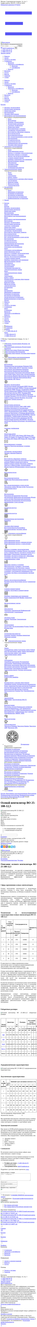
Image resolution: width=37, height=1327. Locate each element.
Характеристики (12, 860)
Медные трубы (21, 487)
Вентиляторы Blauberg (11, 376)
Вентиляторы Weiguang (11, 377)
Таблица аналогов (16, 399)
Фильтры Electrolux (10, 394)
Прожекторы (8, 668)
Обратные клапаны (10, 637)
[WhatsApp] (9, 847)
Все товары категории (11, 1205)
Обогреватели (8, 609)
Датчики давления (10, 453)
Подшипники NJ (13, 781)
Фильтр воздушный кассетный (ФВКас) (18, 387)
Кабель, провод (9, 675)
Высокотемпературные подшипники (15, 752)
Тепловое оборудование (11, 526)
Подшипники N (9, 780)
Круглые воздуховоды (22, 460)
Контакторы (13, 687)
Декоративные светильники (21, 663)
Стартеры (30, 711)
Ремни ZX (7, 437)
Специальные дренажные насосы (21, 554)
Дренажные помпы (10, 487)
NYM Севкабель (13, 677)
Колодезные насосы (21, 581)
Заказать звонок (5, 53)
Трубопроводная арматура (12, 633)
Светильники (8, 660)
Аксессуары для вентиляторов (25, 374)
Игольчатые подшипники (12, 772)
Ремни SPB (17, 439)
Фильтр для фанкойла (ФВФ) (25, 389)
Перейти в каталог (6, 1314)
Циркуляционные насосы (12, 540)
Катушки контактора (22, 686)
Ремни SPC (24, 439)
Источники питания (10, 707)
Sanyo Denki (8, 374)
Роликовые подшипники (11, 764)
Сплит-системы (18, 502)
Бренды (6, 74)
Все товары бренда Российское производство (18, 1206)
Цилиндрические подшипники (13, 778)
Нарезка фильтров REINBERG (20, 414)
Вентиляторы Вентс (25, 377)
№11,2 (3, 1049)
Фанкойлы (7, 520)
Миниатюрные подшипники (26, 755)
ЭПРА (22, 713)
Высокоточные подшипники (13, 754)
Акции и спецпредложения (12, 1261)
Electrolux (25, 368)
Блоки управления (10, 686)
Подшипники (8, 290)
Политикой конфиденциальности (23, 1198)
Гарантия (7, 75)
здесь (27, 1169)
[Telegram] (14, 847)
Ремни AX (14, 437)
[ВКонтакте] (2, 847)
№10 (3, 1044)
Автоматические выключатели (26, 684)
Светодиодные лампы (11, 653)
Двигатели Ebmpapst (10, 726)
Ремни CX (28, 437)
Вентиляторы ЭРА (10, 379)
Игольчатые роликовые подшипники (15, 773)
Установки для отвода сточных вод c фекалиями (19, 556)
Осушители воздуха (10, 508)
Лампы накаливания (28, 651)
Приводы (19, 453)
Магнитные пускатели (21, 689)
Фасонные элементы (26, 463)
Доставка (20, 860)
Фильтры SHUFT (21, 394)
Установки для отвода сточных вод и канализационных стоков (15, 558)
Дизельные (13, 619)
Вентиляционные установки (13, 444)
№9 (3, 1039)
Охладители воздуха (10, 513)
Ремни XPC (30, 435)
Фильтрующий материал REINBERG (15, 419)
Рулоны (26, 626)
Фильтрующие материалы (12, 405)
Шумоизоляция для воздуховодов (25, 467)
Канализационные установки (13, 551)
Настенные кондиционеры (12, 500)
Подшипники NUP (10, 783)
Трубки (31, 626)
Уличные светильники (25, 670)
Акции (6, 58)
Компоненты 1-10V (16, 708)
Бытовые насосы (9, 581)
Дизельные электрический (12, 610)
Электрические (21, 619)
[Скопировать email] (15, 48)
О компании (8, 61)
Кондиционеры (9, 494)
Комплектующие (9, 705)
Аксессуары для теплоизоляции (14, 626)
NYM (6, 677)
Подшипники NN (19, 780)
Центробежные (17, 369)
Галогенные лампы (24, 649)
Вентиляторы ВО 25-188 (16, 796)
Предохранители (9, 691)
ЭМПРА (17, 713)
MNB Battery (8, 699)
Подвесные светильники (28, 666)
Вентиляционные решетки (20, 479)
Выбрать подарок (6, 843)
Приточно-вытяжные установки (20, 446)
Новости (7, 56)
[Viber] (7, 847)
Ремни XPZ (7, 435)
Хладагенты (29, 487)
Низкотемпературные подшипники (15, 757)
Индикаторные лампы (14, 651)
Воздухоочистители (10, 472)
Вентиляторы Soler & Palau (26, 376)
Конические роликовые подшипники (15, 765)
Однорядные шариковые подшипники (16, 751)
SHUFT (19, 368)
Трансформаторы (9, 713)
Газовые (6, 619)
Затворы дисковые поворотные (20, 635)
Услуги (6, 72)
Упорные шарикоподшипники (22, 760)
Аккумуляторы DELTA (19, 699)
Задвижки (7, 635)
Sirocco (18, 379)
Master (32, 372)
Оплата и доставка (10, 59)
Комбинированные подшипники (14, 786)
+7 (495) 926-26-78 (6, 50)
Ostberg (11, 368)
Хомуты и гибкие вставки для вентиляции (17, 465)
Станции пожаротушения (12, 589)
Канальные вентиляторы (22, 372)
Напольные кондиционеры (22, 499)
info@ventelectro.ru (23, 1166)
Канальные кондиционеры (12, 495)
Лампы (6, 648)
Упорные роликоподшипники (22, 767)
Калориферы (21, 528)
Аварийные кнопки (10, 684)
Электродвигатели (10, 724)
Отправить (4, 1200)
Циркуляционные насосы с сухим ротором (17, 544)
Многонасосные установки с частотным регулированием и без (16, 567)
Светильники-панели (10, 670)
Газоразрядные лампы (11, 649)
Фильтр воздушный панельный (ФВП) (16, 386)
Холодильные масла (10, 488)
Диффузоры (8, 479)
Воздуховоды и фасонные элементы (15, 459)
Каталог (3, 104)
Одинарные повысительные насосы (15, 569)
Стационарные (18, 612)
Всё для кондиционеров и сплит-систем (16, 485)
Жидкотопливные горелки (12, 603)
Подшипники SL (21, 783)
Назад (9, 119)
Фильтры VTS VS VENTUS (18, 396)
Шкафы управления (25, 597)
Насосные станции (24, 568)
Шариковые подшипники (12, 749)
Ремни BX (21, 437)
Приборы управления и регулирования (16, 596)
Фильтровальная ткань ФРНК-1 (18, 411)
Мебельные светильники (12, 665)
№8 (3, 1035)
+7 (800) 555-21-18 (6, 51)
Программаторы (9, 711)
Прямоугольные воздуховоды (19, 462)
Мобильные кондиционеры (22, 497)
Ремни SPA (9, 439)
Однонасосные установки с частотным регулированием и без (20, 570)
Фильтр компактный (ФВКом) (13, 391)
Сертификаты (15, 67)
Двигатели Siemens (23, 726)
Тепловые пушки (9, 617)
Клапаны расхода (9, 460)
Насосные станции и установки (14, 564)
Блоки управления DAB (11, 597)
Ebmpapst (26, 366)
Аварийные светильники (12, 662)
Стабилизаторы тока (21, 711)
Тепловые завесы (21, 529)
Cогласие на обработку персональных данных (20, 1319)
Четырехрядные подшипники (13, 768)
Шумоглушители (9, 467)
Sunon (14, 374)
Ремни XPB (22, 435)
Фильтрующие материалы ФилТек (21, 418)
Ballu (14, 368)
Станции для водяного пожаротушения (16, 590)
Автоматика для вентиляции (13, 451)
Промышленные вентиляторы (13, 366)
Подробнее (4, 858)
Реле (22, 691)
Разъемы (17, 691)
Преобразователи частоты (28, 710)
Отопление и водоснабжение (13, 250)
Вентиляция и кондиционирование (15, 219)
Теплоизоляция (9, 625)
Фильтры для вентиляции (12, 384)
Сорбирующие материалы (20, 416)
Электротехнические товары (13, 273)
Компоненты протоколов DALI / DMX (17, 709)
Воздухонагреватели (10, 528)
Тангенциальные (9, 372)
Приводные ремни (10, 434)
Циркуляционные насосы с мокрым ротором (18, 542)
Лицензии (14, 66)
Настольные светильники (12, 666)
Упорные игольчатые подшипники (18, 774)
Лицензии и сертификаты (16, 64)
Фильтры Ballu (26, 393)
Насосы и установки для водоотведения (16, 549)
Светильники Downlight (20, 668)
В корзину (4, 836)
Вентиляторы (8, 364)
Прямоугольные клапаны (12, 463)
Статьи (6, 77)
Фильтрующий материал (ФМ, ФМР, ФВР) (17, 406)
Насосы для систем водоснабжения (15, 580)
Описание (4, 860)
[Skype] (12, 847)
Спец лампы (22, 653)
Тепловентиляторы (10, 529)
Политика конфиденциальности (10, 1304)
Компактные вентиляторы (21, 371)
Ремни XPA (15, 435)
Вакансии (11, 63)
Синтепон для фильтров (11, 428)
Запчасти (7, 446)
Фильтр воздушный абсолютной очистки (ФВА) (19, 392)
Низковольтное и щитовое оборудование (16, 682)
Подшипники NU (23, 781)
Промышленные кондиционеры (14, 519)
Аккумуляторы (8, 698)
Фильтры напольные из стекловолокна (16, 408)
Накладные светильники (27, 665)
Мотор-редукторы (9, 719)
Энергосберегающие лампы (12, 654)
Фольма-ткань (8, 628)
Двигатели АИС (13, 727)
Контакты (7, 71)
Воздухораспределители (11, 478)
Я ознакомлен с (18, 1198)
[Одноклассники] (4, 847)
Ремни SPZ (31, 439)
